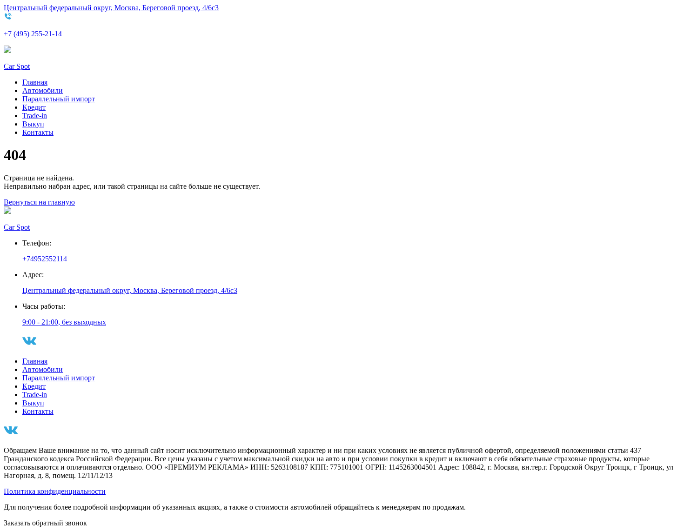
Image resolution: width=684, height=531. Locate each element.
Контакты (38, 132)
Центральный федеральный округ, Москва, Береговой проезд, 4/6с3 (111, 8)
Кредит (34, 107)
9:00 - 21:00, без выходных (64, 322)
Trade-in (34, 115)
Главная (34, 82)
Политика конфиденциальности (55, 491)
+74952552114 (44, 259)
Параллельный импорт (58, 99)
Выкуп (33, 124)
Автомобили (42, 90)
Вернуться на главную (39, 202)
